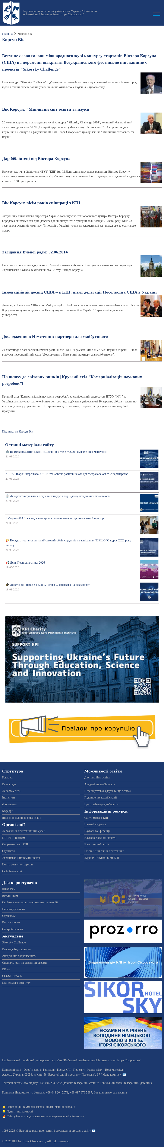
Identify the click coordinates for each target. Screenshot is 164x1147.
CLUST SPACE (12, 976)
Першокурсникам (13, 909)
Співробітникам (12, 929)
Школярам (8, 889)
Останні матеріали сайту (29, 445)
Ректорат (7, 777)
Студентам (9, 915)
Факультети (9, 804)
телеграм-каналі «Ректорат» (66, 1116)
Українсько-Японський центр (21, 857)
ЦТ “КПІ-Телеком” (14, 837)
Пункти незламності (20, 1111)
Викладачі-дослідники (16, 949)
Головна (7, 33)
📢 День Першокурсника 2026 (25, 562)
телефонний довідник (138, 1083)
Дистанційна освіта (97, 777)
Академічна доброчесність (19, 956)
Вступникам (10, 895)
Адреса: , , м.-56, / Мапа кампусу (61, 1074)
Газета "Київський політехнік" (104, 851)
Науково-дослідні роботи (100, 837)
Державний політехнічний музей (23, 831)
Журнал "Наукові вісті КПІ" (102, 857)
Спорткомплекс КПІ (15, 844)
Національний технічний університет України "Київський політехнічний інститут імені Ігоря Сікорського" (59, 13)
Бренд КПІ (64, 1069)
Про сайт (79, 1069)
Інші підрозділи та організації (21, 817)
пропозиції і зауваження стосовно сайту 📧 (67, 1130)
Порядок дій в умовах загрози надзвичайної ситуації (41, 1106)
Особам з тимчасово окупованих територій (30, 902)
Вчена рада (9, 784)
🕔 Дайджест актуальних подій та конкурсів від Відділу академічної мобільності (58, 496)
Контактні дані (11, 1069)
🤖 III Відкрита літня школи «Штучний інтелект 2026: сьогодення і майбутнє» (56, 451)
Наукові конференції (97, 831)
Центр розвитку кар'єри (17, 864)
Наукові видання (95, 824)
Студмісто (8, 851)
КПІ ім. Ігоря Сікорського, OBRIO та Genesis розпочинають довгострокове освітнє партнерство (67, 474)
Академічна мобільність (99, 784)
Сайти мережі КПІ (96, 817)
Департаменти (11, 791)
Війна (6, 969)
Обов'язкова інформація (39, 1069)
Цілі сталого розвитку (16, 982)
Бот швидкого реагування (110, 1092)
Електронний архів (96, 844)
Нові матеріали (114, 1069)
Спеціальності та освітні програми (24, 962)
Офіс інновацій (12, 871)
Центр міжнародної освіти (101, 804)
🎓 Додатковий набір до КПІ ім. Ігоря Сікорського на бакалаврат (47, 584)
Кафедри (7, 811)
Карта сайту (94, 1069)
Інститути (8, 797)
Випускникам (11, 922)
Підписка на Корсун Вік (17, 431)
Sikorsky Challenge (14, 942)
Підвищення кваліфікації (100, 797)
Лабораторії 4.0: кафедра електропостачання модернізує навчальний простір (55, 518)
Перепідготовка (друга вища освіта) (107, 791)
